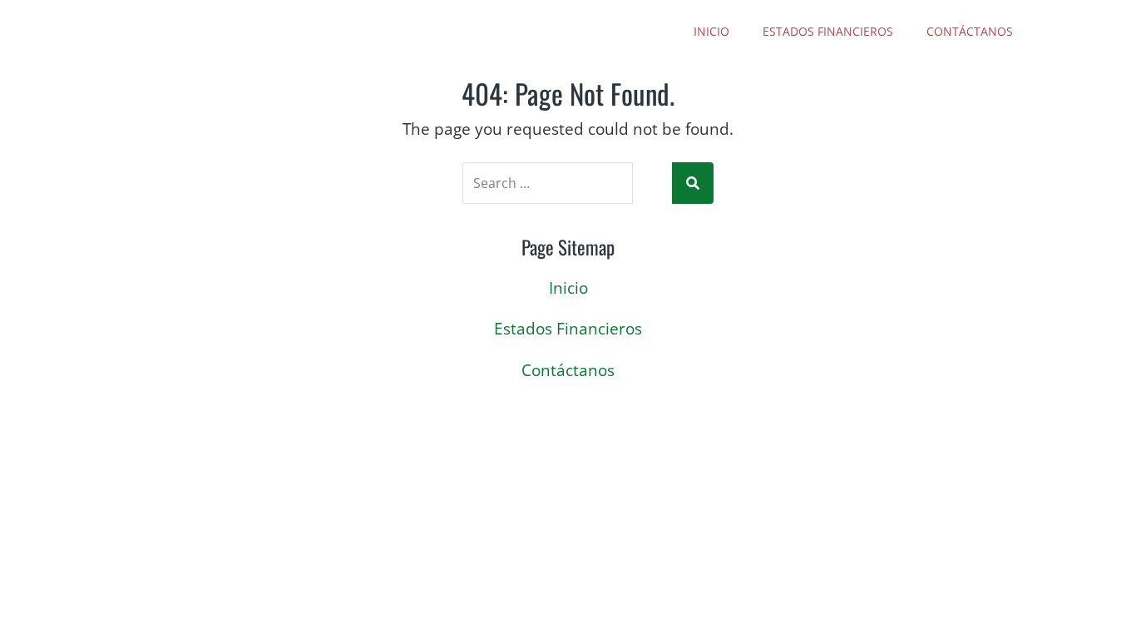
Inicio (711, 31)
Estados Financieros (828, 31)
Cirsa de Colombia (261, 31)
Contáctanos (969, 31)
